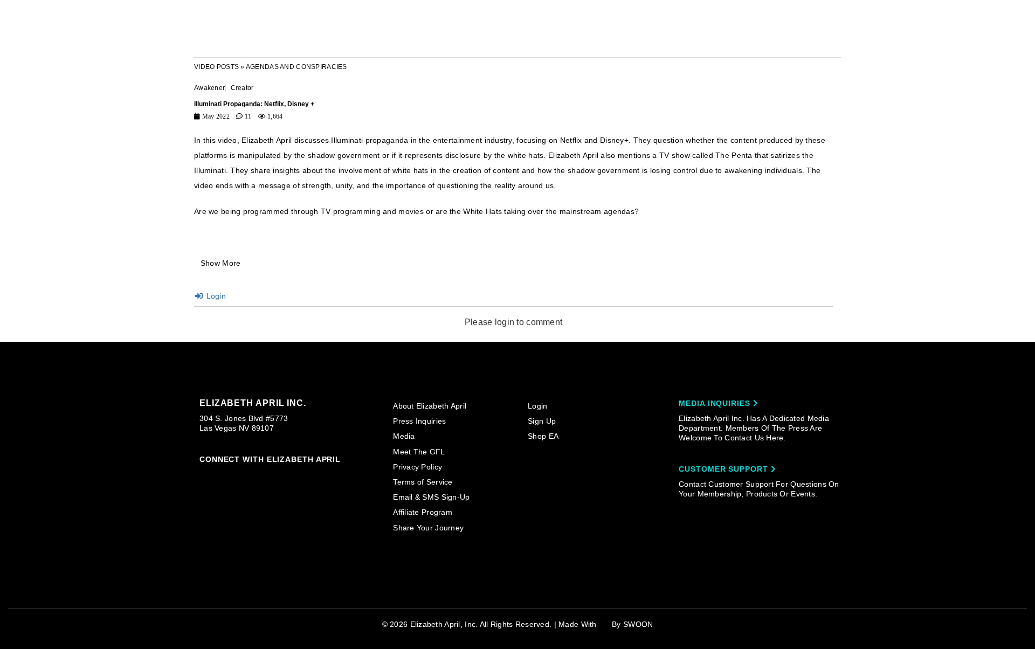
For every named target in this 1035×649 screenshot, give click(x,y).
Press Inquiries (419, 421)
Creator (242, 88)
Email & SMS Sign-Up (431, 497)
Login (215, 296)
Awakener (209, 88)
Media (404, 436)
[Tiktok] (246, 475)
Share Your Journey (428, 527)
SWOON (638, 624)
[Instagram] (204, 475)
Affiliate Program (422, 512)
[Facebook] (225, 476)
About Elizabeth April (429, 406)
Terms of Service (422, 482)
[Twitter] (266, 476)
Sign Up (542, 421)
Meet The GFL (419, 451)
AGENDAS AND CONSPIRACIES (296, 67)
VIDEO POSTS (216, 67)
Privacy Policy (417, 466)
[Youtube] (287, 476)
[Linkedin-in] (328, 475)
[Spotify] (307, 476)
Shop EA (543, 436)
